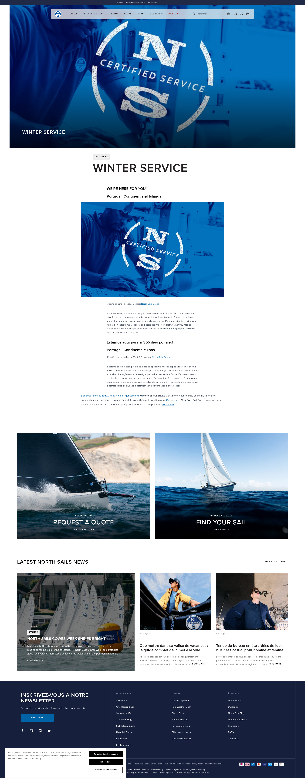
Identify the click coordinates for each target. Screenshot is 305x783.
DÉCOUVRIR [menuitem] (156, 14)
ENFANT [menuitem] (141, 14)
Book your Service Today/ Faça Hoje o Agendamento (110, 395)
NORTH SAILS (124, 693)
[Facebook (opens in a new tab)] (23, 731)
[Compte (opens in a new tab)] (235, 14)
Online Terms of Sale (159, 764)
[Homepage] (58, 14)
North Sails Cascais (151, 304)
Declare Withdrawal (181, 738)
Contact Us (233, 738)
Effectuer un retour (181, 732)
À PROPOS (234, 693)
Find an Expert (123, 745)
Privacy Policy (197, 764)
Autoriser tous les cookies (105, 754)
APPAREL (177, 693)
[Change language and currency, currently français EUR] (228, 14)
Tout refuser (105, 762)
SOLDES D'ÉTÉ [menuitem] (175, 14)
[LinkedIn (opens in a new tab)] (41, 731)
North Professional (237, 719)
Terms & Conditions (140, 764)
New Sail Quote (124, 732)
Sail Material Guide (125, 726)
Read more (168, 404)
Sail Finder (121, 700)
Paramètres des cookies (106, 769)
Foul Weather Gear (181, 707)
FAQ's (231, 732)
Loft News (101, 157)
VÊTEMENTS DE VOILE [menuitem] (94, 14)
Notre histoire (235, 700)
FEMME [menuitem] (128, 14)
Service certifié (123, 713)
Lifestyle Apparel (180, 700)
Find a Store (178, 713)
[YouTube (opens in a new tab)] (49, 731)
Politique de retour (181, 726)
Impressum (233, 726)
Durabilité (233, 707)
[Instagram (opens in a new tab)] (32, 731)
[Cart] (248, 14)
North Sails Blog (236, 713)
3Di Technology (124, 719)
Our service (172, 400)
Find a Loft (121, 738)
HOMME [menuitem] (115, 14)
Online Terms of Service (179, 764)
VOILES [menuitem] (74, 14)
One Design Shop (125, 707)
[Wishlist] (242, 14)
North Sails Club (180, 719)
